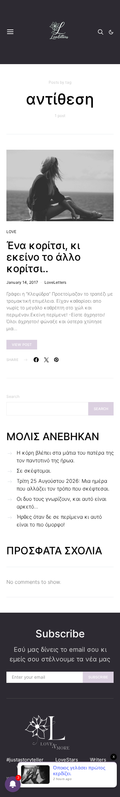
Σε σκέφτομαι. (34, 470)
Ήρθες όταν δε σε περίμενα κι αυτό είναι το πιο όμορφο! (59, 521)
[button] (111, 32)
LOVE (11, 231)
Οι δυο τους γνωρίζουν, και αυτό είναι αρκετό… (61, 503)
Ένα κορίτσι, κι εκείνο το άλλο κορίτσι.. (43, 257)
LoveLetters (55, 282)
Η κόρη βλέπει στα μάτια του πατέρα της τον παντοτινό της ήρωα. (65, 456)
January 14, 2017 (22, 282)
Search (13, 396)
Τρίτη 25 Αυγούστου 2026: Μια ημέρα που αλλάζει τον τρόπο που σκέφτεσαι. (63, 485)
